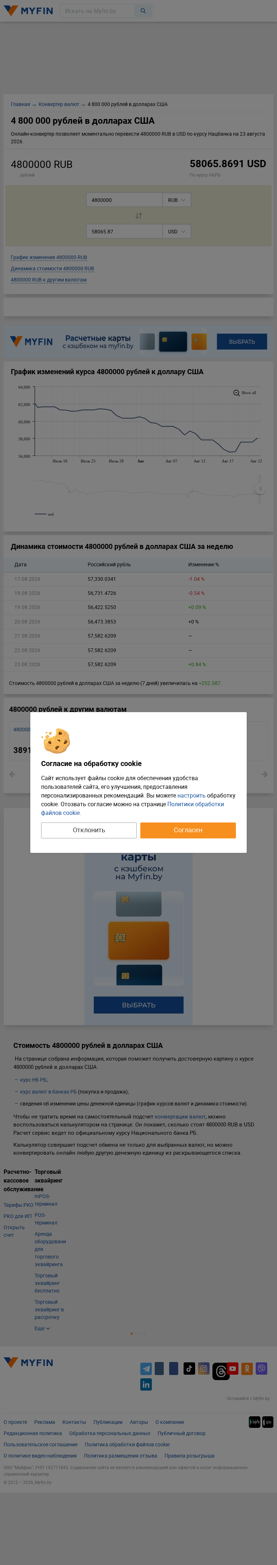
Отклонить (89, 829)
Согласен (188, 829)
